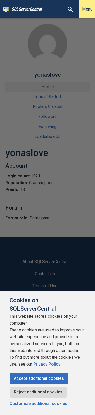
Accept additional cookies (39, 378)
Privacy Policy (46, 364)
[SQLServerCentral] (4, 9)
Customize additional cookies (38, 403)
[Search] (70, 9)
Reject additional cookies (38, 392)
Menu (87, 9)
